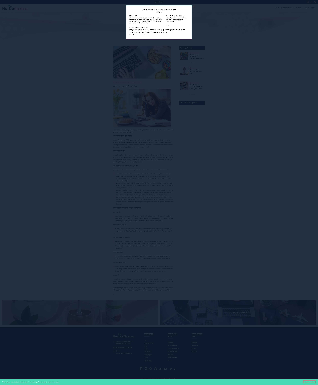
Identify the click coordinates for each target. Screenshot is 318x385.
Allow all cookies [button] (310, 382)
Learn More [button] (55, 382)
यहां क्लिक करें (144, 23)
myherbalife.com (170, 21)
